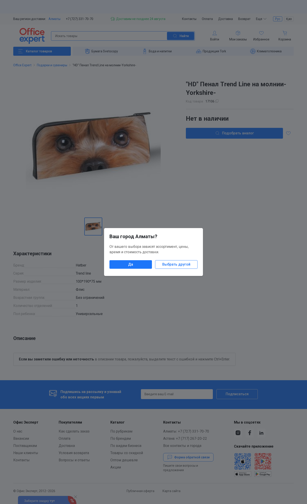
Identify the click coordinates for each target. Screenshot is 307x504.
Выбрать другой (176, 264)
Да (130, 264)
